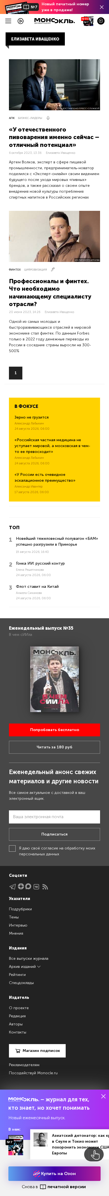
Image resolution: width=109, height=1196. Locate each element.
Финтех (15, 269)
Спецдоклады (21, 982)
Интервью (18, 925)
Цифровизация (35, 269)
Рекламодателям (24, 1065)
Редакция (17, 1016)
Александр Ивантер (28, 486)
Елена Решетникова (30, 570)
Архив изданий (23, 966)
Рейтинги (17, 974)
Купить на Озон (58, 1173)
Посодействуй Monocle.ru (33, 1073)
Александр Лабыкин (29, 423)
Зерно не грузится (32, 417)
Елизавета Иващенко (60, 153)
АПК (12, 118)
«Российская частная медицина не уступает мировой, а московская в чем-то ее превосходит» (52, 446)
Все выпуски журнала (28, 958)
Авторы (16, 1024)
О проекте (19, 1008)
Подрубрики (20, 909)
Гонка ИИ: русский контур (40, 563)
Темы (14, 917)
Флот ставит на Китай (37, 586)
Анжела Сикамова (29, 593)
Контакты (17, 1032)
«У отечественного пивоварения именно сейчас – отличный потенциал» (54, 137)
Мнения (16, 933)
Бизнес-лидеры (30, 118)
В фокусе (26, 406)
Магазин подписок (41, 1050)
